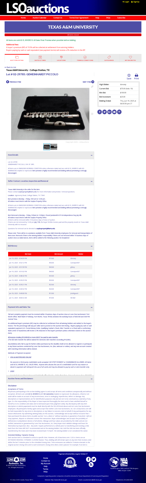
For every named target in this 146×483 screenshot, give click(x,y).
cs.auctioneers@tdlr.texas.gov (92, 480)
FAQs (108, 18)
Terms (45, 469)
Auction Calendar (39, 18)
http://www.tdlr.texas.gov (59, 480)
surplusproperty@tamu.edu (27, 192)
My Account (45, 463)
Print (136, 78)
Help (97, 18)
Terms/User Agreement (78, 18)
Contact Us (57, 18)
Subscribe (121, 18)
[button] (92, 86)
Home (23, 18)
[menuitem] (127, 2)
